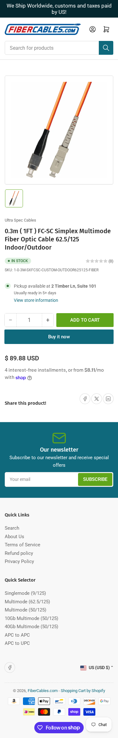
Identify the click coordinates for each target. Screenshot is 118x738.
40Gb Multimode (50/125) (31, 626)
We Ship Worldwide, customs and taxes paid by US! (59, 9)
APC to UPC (17, 643)
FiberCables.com (43, 690)
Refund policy (19, 553)
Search (12, 528)
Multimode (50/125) (25, 610)
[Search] (106, 47)
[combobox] (59, 48)
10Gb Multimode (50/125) (31, 618)
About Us (14, 536)
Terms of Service (22, 545)
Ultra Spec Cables (20, 220)
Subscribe (95, 479)
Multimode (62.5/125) (27, 602)
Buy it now (59, 337)
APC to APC (17, 635)
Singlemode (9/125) (25, 593)
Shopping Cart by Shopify (83, 690)
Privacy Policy (19, 561)
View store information (36, 300)
